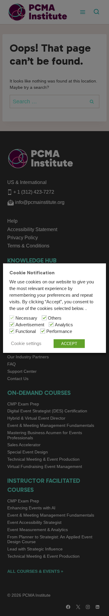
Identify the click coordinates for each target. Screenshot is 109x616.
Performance (59, 331)
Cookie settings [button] (26, 343)
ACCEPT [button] (69, 343)
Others (54, 318)
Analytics (64, 324)
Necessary (26, 318)
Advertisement (29, 324)
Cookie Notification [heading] (31, 272)
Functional (25, 331)
